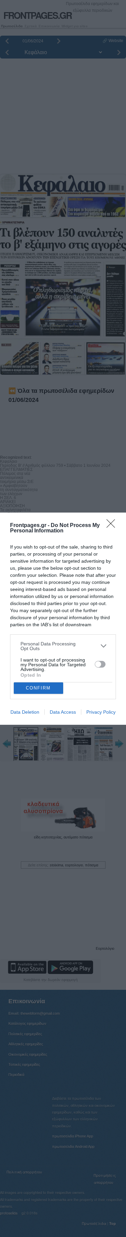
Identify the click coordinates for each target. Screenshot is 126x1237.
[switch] (100, 664)
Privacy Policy (101, 712)
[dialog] (63, 619)
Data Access (63, 712)
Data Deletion (24, 712)
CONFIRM (38, 687)
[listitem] (63, 646)
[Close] (113, 525)
